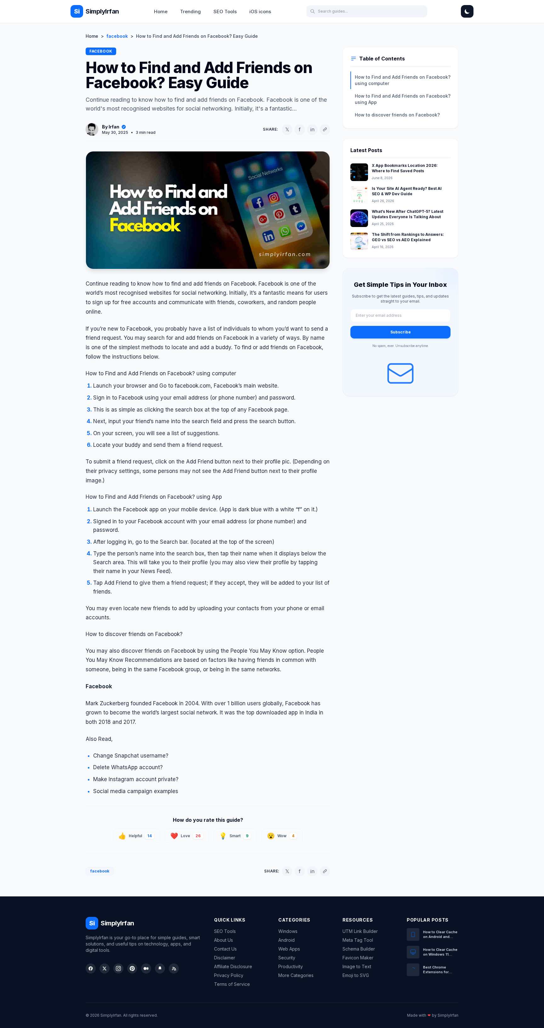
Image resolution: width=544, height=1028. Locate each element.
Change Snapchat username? (130, 756)
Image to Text (357, 966)
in (312, 129)
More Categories (296, 975)
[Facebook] (91, 968)
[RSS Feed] (174, 968)
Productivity (290, 966)
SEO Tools (225, 11)
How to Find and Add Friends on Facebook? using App (402, 99)
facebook (117, 36)
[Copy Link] (325, 129)
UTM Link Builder (360, 931)
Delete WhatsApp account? (128, 767)
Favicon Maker (358, 957)
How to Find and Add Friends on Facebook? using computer (402, 80)
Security (286, 957)
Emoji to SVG (356, 975)
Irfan (114, 126)
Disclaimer (224, 957)
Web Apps (289, 948)
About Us (223, 940)
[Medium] (146, 968)
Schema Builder (359, 948)
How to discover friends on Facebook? (397, 114)
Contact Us (225, 948)
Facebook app (141, 509)
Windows (288, 931)
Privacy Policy (228, 975)
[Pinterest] (132, 968)
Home (160, 11)
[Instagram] (118, 968)
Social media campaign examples (135, 791)
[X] (104, 968)
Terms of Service (232, 984)
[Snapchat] (160, 968)
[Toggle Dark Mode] (467, 11)
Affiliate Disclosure (233, 966)
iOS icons (260, 11)
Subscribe (400, 332)
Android (286, 940)
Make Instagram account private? (135, 779)
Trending (190, 11)
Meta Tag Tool (358, 940)
